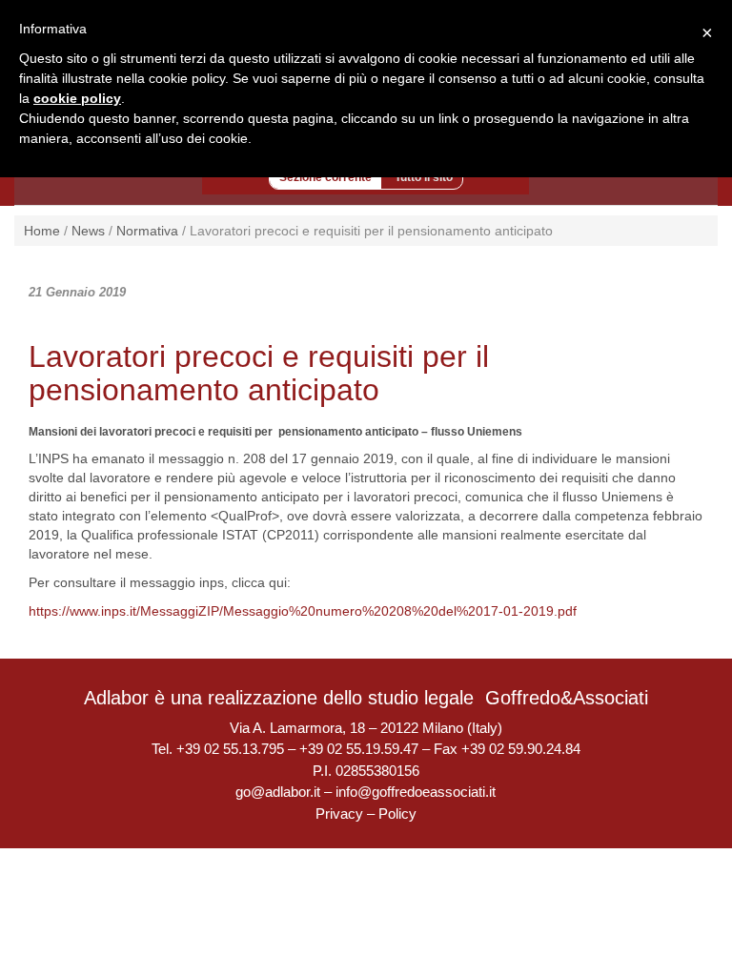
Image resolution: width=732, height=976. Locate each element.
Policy (397, 813)
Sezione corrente (325, 177)
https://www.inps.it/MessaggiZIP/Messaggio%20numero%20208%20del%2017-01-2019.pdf (303, 611)
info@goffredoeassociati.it (416, 791)
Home (42, 230)
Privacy (339, 813)
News (88, 230)
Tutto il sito (424, 177)
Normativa (147, 230)
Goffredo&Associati (566, 697)
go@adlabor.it (277, 791)
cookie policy (77, 98)
